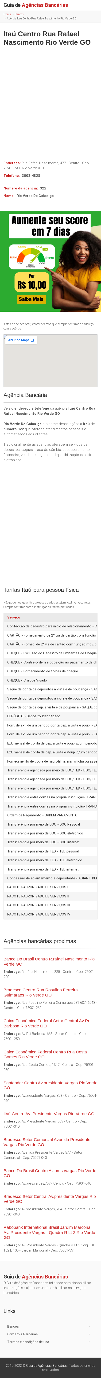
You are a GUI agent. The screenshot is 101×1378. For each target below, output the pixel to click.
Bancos (19, 14)
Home (7, 14)
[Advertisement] (50, 101)
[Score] (50, 261)
